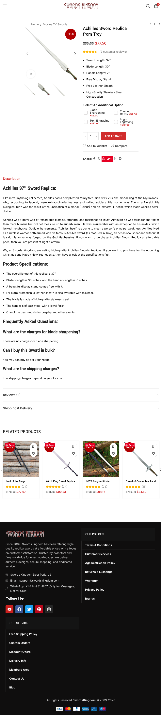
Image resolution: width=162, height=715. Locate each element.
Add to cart (113, 136)
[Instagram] (49, 609)
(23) (104, 486)
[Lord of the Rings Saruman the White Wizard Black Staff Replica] (21, 459)
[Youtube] (9, 609)
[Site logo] (81, 5)
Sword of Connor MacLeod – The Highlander (141, 483)
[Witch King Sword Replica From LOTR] (61, 459)
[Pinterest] (39, 609)
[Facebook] (19, 609)
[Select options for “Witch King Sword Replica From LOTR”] (73, 446)
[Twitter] (29, 609)
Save (109, 158)
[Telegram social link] (120, 158)
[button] (27, 54)
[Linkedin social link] (115, 158)
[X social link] (99, 158)
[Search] (148, 6)
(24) (24, 486)
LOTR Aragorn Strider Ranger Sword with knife (99, 483)
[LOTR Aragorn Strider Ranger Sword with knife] (101, 459)
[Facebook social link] (94, 158)
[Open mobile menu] (5, 6)
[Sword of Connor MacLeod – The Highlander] (141, 459)
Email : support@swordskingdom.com (34, 580)
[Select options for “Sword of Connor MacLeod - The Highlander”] (153, 446)
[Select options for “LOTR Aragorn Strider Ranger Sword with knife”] (113, 446)
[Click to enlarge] (30, 74)
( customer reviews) (113, 51)
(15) (144, 486)
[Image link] (25, 533)
